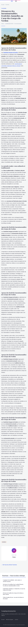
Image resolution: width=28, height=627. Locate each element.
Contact (16, 619)
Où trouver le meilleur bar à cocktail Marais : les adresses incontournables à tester (13, 585)
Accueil (2, 4)
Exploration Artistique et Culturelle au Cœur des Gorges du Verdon (14, 589)
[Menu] (16, 1)
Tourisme (7, 4)
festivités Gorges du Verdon (10, 52)
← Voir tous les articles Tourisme (9, 564)
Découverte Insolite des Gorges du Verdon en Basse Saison (13, 593)
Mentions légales (9, 619)
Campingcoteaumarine (8, 611)
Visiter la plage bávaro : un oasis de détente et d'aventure (13, 598)
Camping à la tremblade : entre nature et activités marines (12, 580)
